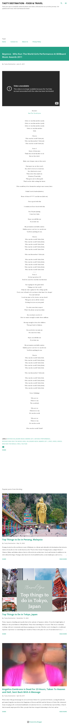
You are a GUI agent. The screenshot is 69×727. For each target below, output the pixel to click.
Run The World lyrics (34, 113)
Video (55, 441)
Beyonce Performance (42, 439)
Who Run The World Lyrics (11, 444)
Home (4, 42)
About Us (25, 42)
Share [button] (4, 450)
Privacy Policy (37, 42)
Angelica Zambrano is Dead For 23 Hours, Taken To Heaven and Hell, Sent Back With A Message (33, 691)
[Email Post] (3, 447)
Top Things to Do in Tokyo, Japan (19, 614)
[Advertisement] (34, 24)
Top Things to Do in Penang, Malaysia (22, 539)
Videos (59, 441)
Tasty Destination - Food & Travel (22, 3)
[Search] (61, 3)
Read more (63, 559)
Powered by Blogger (35, 722)
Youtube (24, 444)
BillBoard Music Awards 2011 (37, 441)
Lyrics (50, 441)
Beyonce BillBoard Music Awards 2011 (20, 439)
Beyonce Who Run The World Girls (14, 441)
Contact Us (14, 42)
